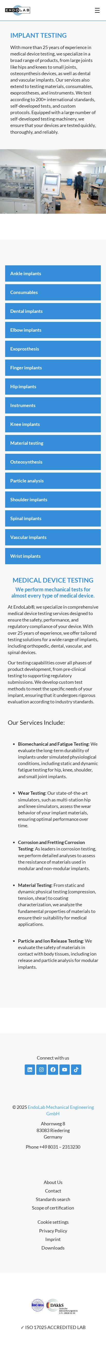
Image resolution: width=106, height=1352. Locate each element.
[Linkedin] (30, 1069)
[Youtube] (64, 1069)
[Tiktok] (76, 1069)
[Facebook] (53, 1069)
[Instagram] (41, 1069)
